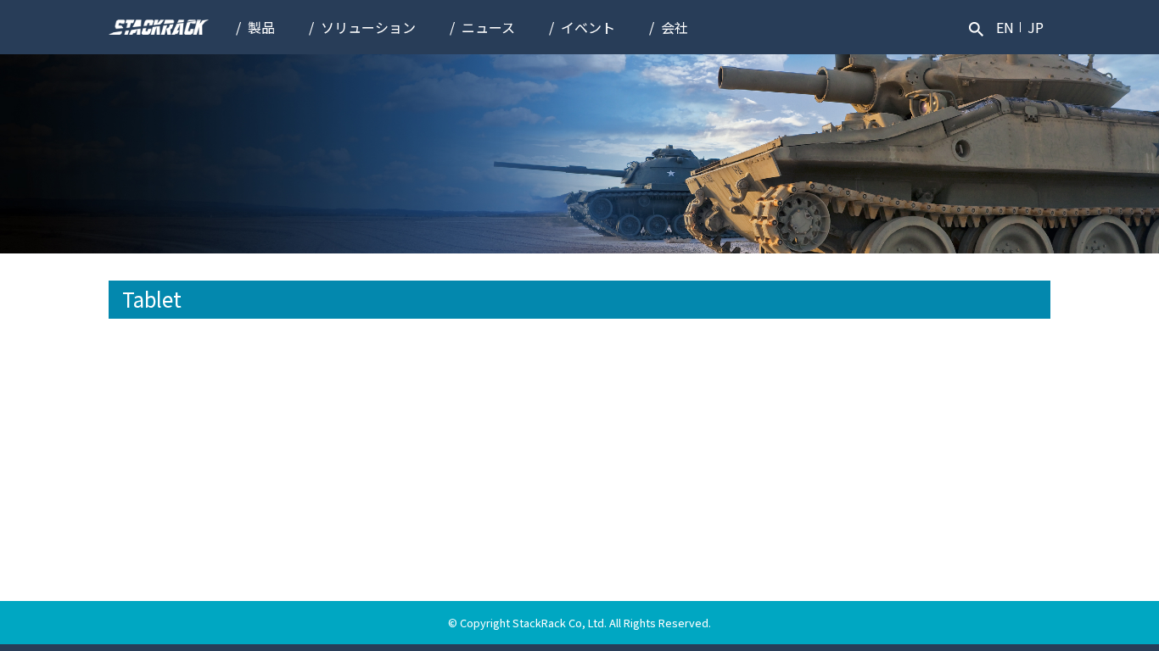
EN (1005, 27)
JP (1035, 27)
